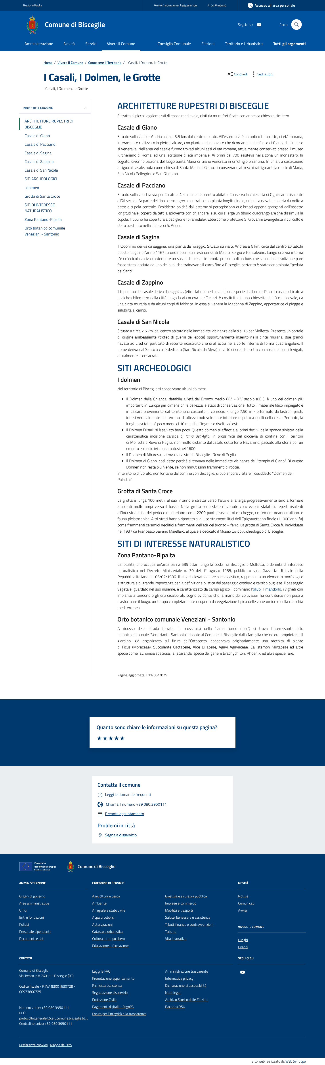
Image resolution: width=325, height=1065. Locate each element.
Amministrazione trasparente (186, 971)
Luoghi (243, 940)
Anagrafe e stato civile (108, 910)
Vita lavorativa (175, 938)
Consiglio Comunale (174, 44)
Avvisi (242, 910)
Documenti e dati (31, 938)
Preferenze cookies (33, 1045)
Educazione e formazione (110, 945)
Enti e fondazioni (31, 917)
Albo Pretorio (216, 5)
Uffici (23, 910)
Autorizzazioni (102, 924)
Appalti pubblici (103, 917)
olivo (257, 589)
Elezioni (207, 44)
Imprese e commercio (180, 903)
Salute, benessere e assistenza (187, 917)
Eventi (243, 947)
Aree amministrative (34, 903)
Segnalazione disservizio (110, 992)
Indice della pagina (38, 108)
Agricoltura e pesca (106, 896)
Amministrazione (39, 44)
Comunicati (246, 903)
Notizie (243, 896)
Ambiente (99, 903)
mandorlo (273, 589)
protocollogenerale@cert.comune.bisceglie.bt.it (53, 1018)
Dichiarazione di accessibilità (185, 985)
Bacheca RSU (175, 1006)
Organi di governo (32, 896)
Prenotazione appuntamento (113, 978)
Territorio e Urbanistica (244, 44)
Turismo (170, 931)
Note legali (173, 992)
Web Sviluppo (295, 1061)
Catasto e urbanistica (107, 931)
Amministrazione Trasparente (175, 5)
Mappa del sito (61, 1045)
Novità (69, 44)
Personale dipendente (35, 931)
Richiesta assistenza (107, 985)
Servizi (90, 44)
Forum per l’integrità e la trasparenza (119, 1013)
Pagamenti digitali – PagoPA (113, 1006)
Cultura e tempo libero (108, 938)
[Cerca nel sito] (296, 24)
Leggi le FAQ (101, 971)
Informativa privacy (179, 978)
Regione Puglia (32, 5)
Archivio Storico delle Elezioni (186, 999)
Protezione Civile (104, 999)
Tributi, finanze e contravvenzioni (189, 924)
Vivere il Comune (121, 44)
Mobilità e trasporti (179, 910)
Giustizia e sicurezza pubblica (186, 896)
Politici (24, 924)
